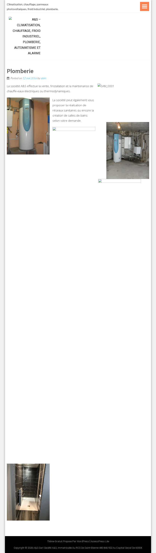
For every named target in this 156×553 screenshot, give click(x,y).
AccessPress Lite (100, 541)
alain (43, 78)
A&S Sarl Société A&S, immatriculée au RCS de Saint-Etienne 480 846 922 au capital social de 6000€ (87, 547)
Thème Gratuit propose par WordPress (68, 541)
